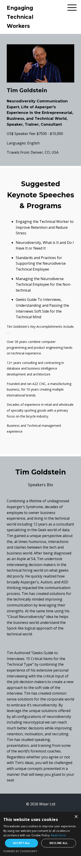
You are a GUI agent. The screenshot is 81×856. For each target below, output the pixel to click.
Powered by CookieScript (20, 851)
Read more (58, 835)
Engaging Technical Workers (20, 17)
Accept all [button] (21, 843)
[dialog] (40, 834)
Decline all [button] (59, 843)
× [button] (76, 816)
